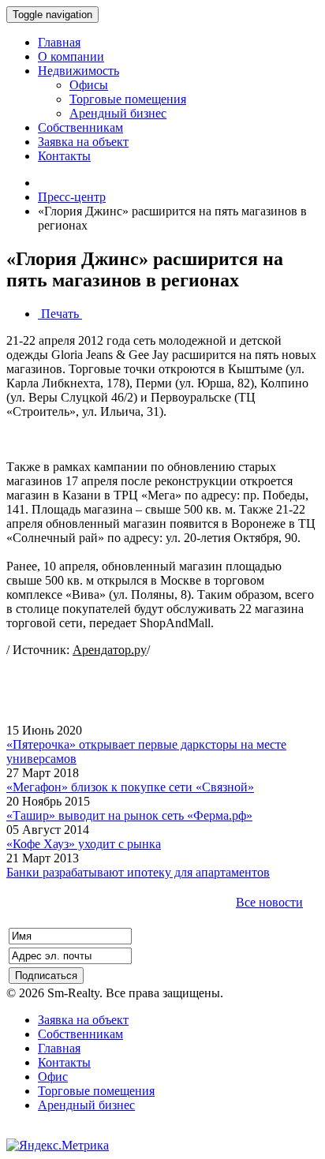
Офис (53, 1076)
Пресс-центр (72, 197)
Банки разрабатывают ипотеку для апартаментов (138, 872)
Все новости (269, 902)
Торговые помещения (96, 1090)
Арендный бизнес (86, 1105)
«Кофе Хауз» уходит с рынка (83, 844)
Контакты (64, 1062)
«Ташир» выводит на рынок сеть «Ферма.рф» (129, 815)
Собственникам (80, 1034)
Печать (60, 313)
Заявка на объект (83, 1019)
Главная (59, 1048)
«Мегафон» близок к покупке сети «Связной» (130, 787)
